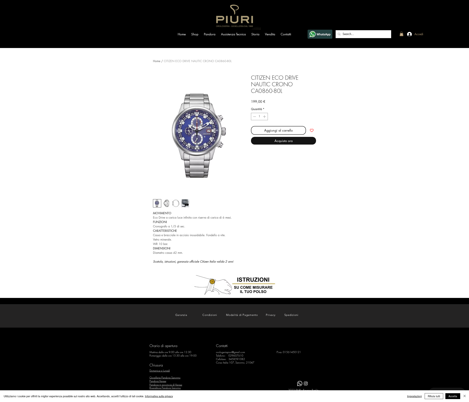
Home (156, 61)
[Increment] (264, 116)
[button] (401, 34)
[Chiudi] (464, 396)
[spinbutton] (259, 116)
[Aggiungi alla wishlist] (311, 130)
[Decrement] (254, 116)
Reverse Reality (311, 390)
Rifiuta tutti (434, 396)
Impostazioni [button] (414, 396)
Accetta (452, 396)
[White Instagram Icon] (305, 383)
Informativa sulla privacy (159, 396)
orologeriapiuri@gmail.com (230, 352)
